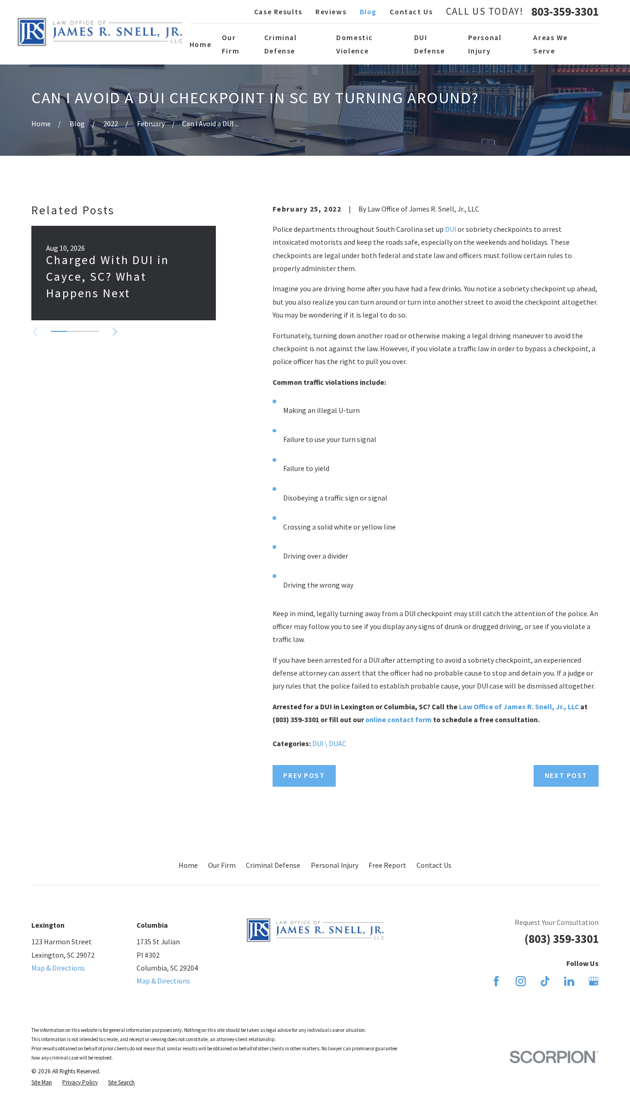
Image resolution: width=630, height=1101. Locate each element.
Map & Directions (58, 967)
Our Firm (222, 865)
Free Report (387, 865)
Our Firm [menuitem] (230, 44)
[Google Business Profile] (593, 981)
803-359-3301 (565, 12)
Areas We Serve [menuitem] (550, 44)
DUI (450, 229)
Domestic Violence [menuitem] (354, 44)
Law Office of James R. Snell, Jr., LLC (519, 706)
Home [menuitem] (200, 44)
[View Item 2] (75, 331)
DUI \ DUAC (329, 743)
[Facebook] (496, 981)
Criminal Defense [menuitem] (280, 44)
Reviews (330, 11)
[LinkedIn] (569, 981)
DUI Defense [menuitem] (429, 44)
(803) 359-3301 (561, 938)
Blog (368, 11)
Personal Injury (334, 865)
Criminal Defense (273, 865)
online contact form (398, 719)
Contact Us (411, 11)
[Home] (99, 32)
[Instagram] (521, 981)
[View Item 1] (59, 331)
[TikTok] (545, 981)
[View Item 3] (91, 331)
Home (188, 865)
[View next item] (115, 332)
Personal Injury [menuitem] (485, 44)
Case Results (278, 11)
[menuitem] (41, 1082)
